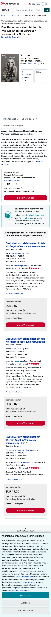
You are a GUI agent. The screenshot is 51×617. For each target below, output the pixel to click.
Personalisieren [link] (25, 610)
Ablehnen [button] (25, 603)
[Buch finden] (47, 10)
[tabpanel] (24, 148)
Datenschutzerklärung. (19, 590)
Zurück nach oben (25, 531)
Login (39, 4)
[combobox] (29, 10)
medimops (18, 265)
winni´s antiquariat (22, 462)
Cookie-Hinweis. (28, 582)
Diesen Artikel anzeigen (12, 180)
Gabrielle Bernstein (36, 215)
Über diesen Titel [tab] (30, 118)
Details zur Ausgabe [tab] (13, 125)
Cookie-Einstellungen (23, 576)
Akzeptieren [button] (25, 595)
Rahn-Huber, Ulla (26, 218)
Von (26, 76)
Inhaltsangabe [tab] (10, 118)
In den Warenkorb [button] (25, 197)
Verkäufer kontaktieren (14, 294)
